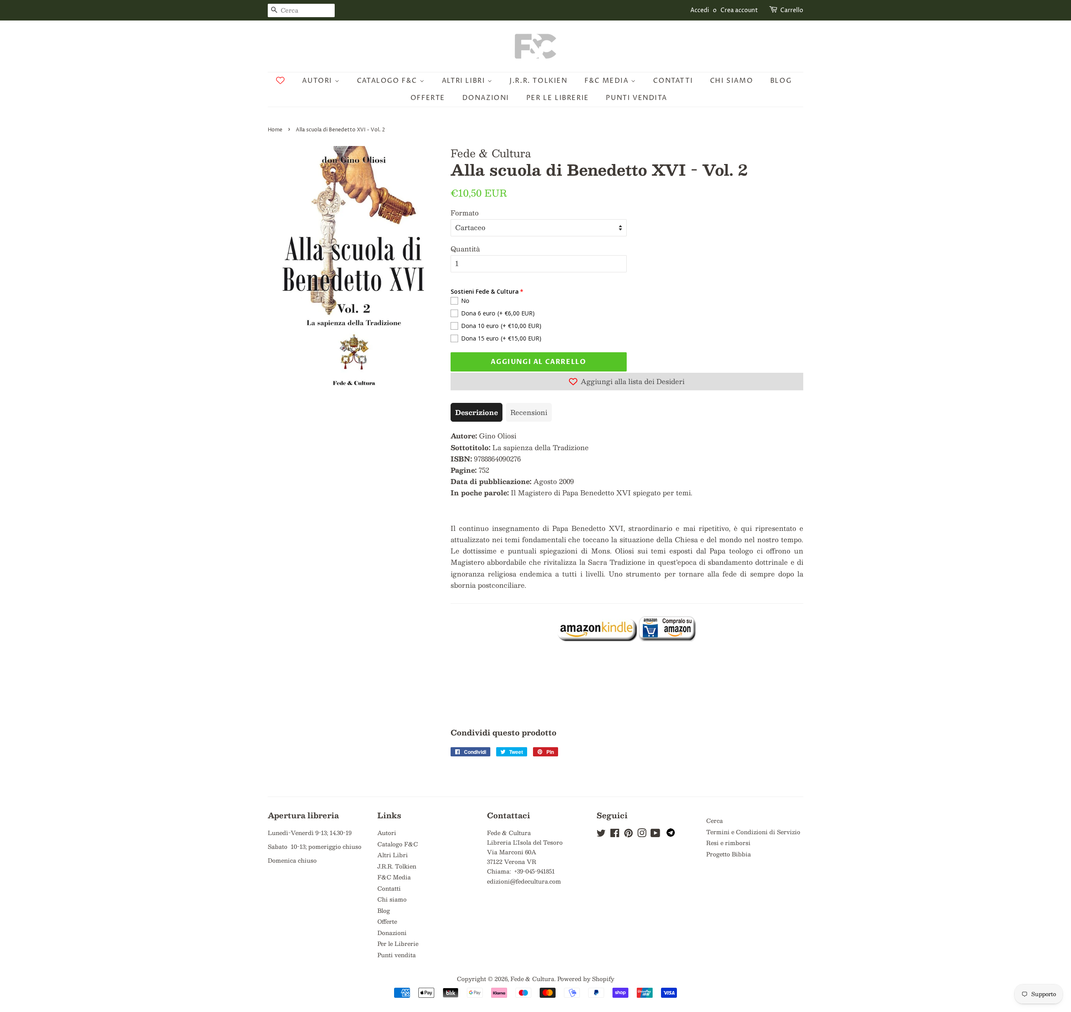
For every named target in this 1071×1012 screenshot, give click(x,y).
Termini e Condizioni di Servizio (753, 832)
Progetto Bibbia (728, 854)
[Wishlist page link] (280, 80)
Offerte (427, 97)
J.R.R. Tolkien (538, 80)
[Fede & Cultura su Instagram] (641, 834)
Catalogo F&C (388, 80)
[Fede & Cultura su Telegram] (670, 834)
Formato (465, 212)
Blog (781, 80)
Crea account (739, 10)
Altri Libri (464, 80)
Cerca (714, 820)
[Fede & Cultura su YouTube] (655, 834)
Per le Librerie (557, 97)
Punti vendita (636, 97)
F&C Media (607, 80)
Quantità (465, 248)
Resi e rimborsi (728, 843)
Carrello (791, 10)
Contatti (673, 80)
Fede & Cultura (532, 979)
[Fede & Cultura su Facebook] (615, 834)
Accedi (699, 10)
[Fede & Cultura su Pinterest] (628, 834)
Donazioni (485, 97)
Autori (318, 80)
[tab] (476, 412)
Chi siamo (731, 80)
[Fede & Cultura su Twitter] (601, 834)
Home (275, 129)
